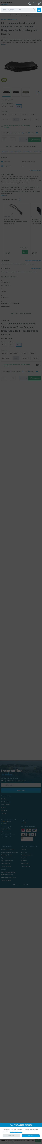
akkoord (30, 1136)
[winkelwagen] (39, 3)
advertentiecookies (16, 1132)
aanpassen (11, 1136)
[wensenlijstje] (35, 3)
